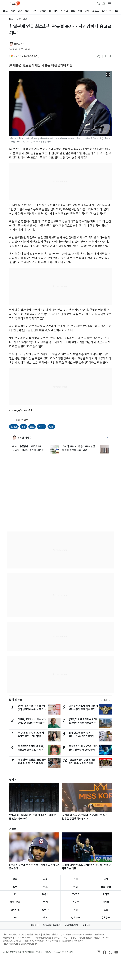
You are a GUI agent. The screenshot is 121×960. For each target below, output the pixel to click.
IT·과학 (76, 894)
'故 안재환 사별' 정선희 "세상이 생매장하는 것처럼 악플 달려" (32, 709)
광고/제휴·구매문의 (51, 925)
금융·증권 (106, 886)
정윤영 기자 (19, 44)
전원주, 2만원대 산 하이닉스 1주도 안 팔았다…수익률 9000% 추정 (32, 723)
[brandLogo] (14, 3)
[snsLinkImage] (98, 952)
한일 (32, 426)
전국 (15, 886)
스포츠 (12, 829)
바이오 (106, 894)
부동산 (45, 894)
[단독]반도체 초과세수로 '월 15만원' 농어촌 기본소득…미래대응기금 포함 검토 (83, 723)
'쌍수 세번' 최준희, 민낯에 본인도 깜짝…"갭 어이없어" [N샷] (32, 736)
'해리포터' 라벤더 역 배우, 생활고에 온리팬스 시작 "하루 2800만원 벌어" (31, 750)
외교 (11, 19)
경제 (75, 879)
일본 (51, 426)
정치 (15, 879)
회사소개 (35, 925)
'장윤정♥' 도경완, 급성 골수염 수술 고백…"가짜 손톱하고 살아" (32, 763)
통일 (23, 426)
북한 (75, 886)
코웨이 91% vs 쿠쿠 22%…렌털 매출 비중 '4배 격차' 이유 (78, 448)
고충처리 (86, 925)
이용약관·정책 (71, 925)
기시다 (42, 426)
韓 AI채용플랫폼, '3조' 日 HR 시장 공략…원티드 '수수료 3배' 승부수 (29, 448)
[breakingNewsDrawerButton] (103, 3)
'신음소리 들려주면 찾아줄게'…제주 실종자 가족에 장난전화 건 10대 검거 (82, 763)
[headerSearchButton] (98, 3)
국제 (106, 879)
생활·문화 (15, 902)
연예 (11, 779)
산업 (15, 894)
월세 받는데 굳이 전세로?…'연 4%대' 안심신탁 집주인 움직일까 (83, 736)
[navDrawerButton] (109, 3)
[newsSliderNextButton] (109, 700)
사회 (45, 879)
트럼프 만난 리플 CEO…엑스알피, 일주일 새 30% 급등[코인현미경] (83, 750)
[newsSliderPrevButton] (101, 700)
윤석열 (14, 426)
